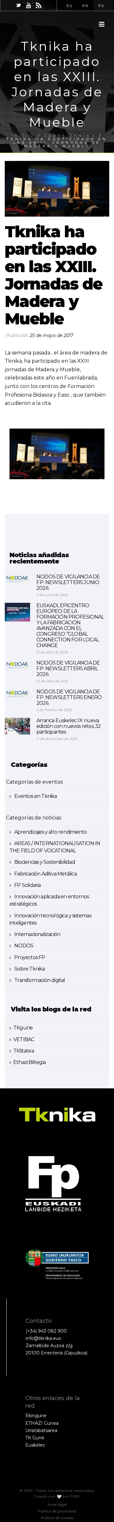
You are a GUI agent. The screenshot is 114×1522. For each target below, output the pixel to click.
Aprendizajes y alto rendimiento (50, 832)
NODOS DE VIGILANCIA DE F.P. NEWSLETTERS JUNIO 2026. (68, 582)
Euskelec (35, 1445)
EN (85, 5)
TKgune (23, 1028)
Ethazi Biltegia (29, 1062)
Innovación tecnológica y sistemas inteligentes (50, 919)
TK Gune (34, 1438)
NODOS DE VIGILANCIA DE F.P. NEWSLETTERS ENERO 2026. (69, 697)
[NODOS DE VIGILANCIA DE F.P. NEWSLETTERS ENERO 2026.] (17, 694)
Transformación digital (39, 980)
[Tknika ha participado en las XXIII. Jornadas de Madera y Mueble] (57, 189)
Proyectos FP (29, 957)
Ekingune (36, 1415)
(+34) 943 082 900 (46, 1331)
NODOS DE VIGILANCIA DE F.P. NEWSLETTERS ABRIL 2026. (68, 668)
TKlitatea (23, 1051)
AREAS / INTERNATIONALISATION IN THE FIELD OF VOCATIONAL (55, 847)
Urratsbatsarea (41, 1430)
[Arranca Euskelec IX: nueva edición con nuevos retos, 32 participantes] (17, 726)
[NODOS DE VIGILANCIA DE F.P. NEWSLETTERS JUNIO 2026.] (17, 579)
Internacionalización (36, 934)
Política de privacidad (57, 1511)
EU (69, 5)
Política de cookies (57, 1517)
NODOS (23, 946)
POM (74, 1496)
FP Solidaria (27, 885)
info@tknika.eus (43, 1338)
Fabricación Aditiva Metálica (45, 874)
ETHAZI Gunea (42, 1423)
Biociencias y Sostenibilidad (44, 862)
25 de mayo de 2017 (51, 335)
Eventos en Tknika (35, 796)
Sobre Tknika (29, 969)
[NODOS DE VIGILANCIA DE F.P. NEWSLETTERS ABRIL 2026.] (17, 665)
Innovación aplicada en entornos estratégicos (49, 900)
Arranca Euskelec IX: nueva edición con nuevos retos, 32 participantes (68, 726)
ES (101, 5)
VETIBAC (23, 1039)
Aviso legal (57, 1504)
